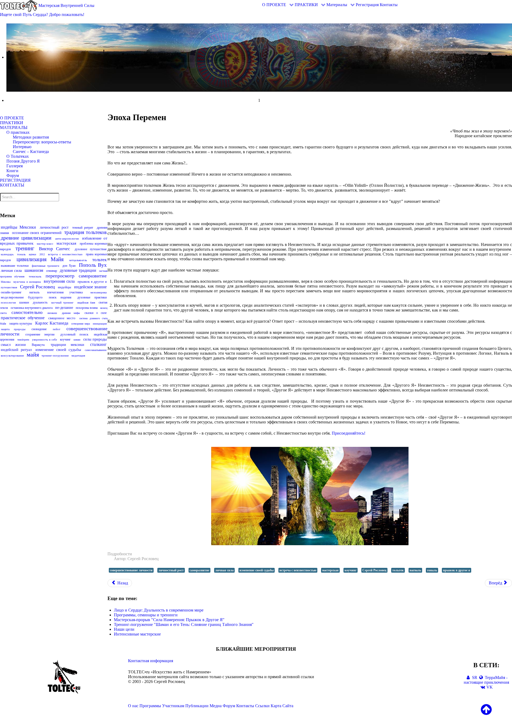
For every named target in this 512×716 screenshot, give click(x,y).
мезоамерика (98, 292)
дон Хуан (68, 266)
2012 (42, 254)
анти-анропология (67, 238)
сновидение (39, 329)
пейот (56, 329)
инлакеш (52, 313)
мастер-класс (45, 243)
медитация (78, 355)
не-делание (64, 308)
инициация (100, 323)
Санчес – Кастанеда (31, 151)
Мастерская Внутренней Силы (65, 5)
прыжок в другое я (92, 282)
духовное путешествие (91, 249)
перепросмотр (60, 275)
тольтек (99, 259)
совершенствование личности (131, 570)
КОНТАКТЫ (12, 185)
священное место (61, 318)
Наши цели (124, 629)
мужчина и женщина (27, 281)
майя (33, 354)
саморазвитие (93, 275)
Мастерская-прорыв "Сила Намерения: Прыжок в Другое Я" (169, 619)
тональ (21, 254)
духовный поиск (74, 334)
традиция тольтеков (85, 232)
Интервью (22, 146)
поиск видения (60, 297)
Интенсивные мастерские (137, 634)
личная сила (11, 270)
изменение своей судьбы (58, 349)
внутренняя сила (59, 281)
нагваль (34, 292)
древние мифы (71, 313)
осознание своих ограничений (37, 233)
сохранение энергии (40, 334)
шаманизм (34, 270)
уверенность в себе (44, 339)
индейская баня (86, 302)
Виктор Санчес (54, 248)
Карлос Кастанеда (51, 323)
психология (8, 302)
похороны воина (87, 308)
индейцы (64, 287)
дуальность (40, 302)
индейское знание (90, 287)
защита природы (13, 329)
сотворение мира (80, 323)
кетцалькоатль (78, 260)
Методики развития (31, 137)
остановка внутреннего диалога (32, 308)
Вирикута (38, 345)
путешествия (9, 287)
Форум (12, 175)
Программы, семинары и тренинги (146, 615)
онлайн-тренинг (11, 292)
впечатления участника (65, 292)
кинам (77, 339)
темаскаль (35, 276)
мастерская (66, 243)
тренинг (24, 248)
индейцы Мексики (18, 227)
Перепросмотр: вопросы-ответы (42, 142)
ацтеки (32, 254)
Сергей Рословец (37, 286)
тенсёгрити (23, 339)
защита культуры (20, 323)
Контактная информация (150, 660)
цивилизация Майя (40, 259)
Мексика (5, 281)
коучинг (65, 339)
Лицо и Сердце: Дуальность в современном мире (158, 610)
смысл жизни (13, 345)
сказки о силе (96, 313)
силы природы (95, 339)
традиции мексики (67, 345)
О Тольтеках (17, 156)
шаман (24, 302)
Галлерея (14, 166)
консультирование (12, 355)
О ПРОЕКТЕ (12, 118)
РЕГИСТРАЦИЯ (15, 180)
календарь (7, 254)
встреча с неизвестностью (65, 254)
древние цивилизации (26, 238)
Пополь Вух (93, 265)
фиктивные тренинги (45, 265)
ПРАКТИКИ (11, 122)
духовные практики (92, 297)
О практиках (18, 132)
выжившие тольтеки (15, 266)
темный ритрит (82, 227)
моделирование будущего (22, 297)
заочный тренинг (62, 302)
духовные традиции (78, 270)
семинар (51, 271)
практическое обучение (23, 317)
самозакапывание (96, 349)
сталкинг (98, 344)
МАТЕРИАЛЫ (13, 127)
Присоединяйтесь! (348, 433)
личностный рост (54, 227)
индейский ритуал (16, 350)
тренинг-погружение (55, 355)
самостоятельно (27, 312)
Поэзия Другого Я (23, 161)
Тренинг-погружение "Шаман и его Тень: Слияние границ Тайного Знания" (184, 624)
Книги (12, 170)
